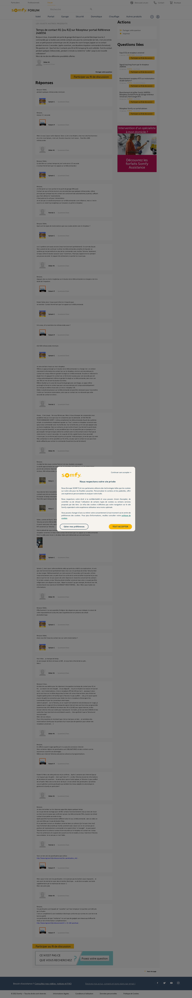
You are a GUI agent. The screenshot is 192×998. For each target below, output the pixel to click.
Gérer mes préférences (74, 526)
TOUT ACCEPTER (120, 526)
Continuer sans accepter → (121, 472)
